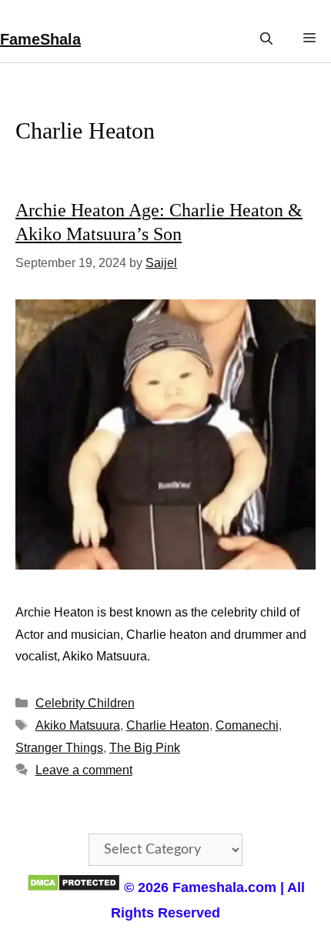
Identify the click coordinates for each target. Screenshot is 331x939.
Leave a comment (83, 770)
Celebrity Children (85, 703)
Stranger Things (59, 747)
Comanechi (247, 725)
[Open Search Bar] (266, 38)
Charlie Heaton (167, 725)
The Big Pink (144, 747)
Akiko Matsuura (77, 725)
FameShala (40, 39)
